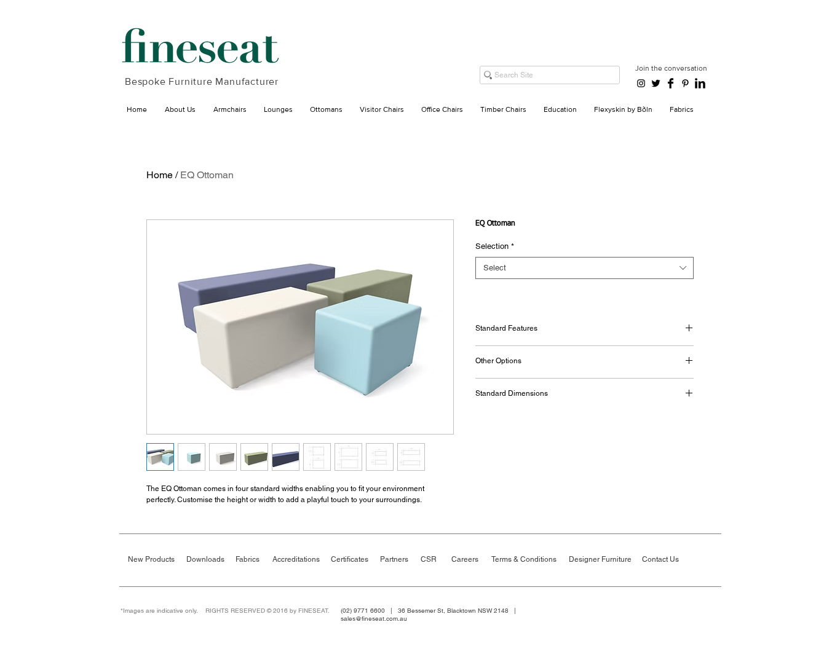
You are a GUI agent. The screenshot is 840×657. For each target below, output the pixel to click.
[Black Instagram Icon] (641, 83)
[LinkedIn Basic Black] (700, 83)
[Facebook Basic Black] (670, 83)
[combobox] (584, 268)
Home (159, 175)
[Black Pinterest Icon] (685, 83)
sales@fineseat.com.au (374, 619)
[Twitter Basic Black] (656, 83)
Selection (494, 246)
